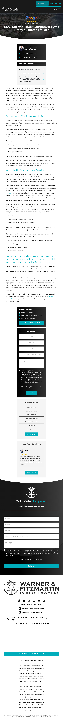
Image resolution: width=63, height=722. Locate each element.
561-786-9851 (55, 3)
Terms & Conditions (52, 715)
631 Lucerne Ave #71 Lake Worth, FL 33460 (31, 619)
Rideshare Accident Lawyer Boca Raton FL (31, 671)
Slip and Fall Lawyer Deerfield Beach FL (31, 704)
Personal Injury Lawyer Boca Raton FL (31, 663)
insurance (9, 193)
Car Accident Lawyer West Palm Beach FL (31, 681)
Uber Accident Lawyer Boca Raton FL (31, 676)
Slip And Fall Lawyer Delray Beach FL (31, 686)
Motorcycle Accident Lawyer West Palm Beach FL (31, 684)
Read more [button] (23, 464)
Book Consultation (31, 322)
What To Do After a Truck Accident (29, 73)
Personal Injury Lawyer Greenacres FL (31, 673)
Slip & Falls (31, 425)
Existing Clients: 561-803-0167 (33, 608)
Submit (32, 393)
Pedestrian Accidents (31, 421)
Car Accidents (31, 414)
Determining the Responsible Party (29, 69)
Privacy (14, 716)
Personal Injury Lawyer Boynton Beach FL (31, 678)
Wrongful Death (31, 429)
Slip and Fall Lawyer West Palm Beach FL (31, 691)
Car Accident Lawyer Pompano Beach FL (31, 668)
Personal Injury (31, 407)
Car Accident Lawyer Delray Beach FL (31, 665)
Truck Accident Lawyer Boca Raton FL (31, 660)
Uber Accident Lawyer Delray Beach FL (31, 689)
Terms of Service (36, 387)
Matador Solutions (45, 716)
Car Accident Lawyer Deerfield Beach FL (31, 702)
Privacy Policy (25, 387)
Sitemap (28, 716)
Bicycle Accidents (31, 411)
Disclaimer (21, 716)
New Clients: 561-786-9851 (32, 612)
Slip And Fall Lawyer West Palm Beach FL (31, 707)
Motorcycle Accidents (31, 418)
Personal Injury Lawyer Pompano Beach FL (31, 697)
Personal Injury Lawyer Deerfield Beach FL (31, 710)
